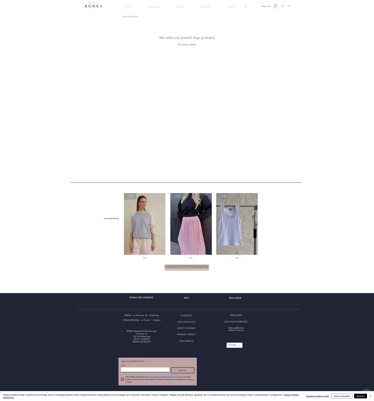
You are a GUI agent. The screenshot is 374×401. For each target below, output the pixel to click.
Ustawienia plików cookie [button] (317, 396)
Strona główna (130, 16)
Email (123, 365)
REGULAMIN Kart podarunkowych (236, 329)
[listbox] (235, 345)
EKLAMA (185, 341)
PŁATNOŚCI (186, 316)
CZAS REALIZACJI (187, 322)
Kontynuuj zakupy (187, 44)
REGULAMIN (236, 315)
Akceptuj (361, 396)
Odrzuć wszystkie (342, 396)
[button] (275, 6)
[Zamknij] (370, 396)
